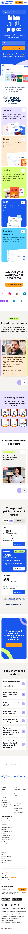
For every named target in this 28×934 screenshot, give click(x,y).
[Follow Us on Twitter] (18, 905)
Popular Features (6, 816)
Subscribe (22, 889)
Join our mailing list (7, 886)
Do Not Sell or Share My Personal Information (10, 922)
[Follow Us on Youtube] (6, 905)
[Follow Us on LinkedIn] (11, 905)
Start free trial (12, 48)
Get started (17, 544)
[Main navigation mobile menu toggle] (25, 2)
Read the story (7, 374)
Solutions (17, 785)
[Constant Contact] (7, 2)
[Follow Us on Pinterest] (15, 905)
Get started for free (13, 645)
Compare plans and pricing (13, 604)
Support (3, 798)
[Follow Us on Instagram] (2, 905)
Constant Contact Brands (19, 805)
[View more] (14, 121)
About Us (4, 785)
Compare (4, 825)
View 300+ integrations (12, 284)
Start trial (19, 2)
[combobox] (7, 928)
